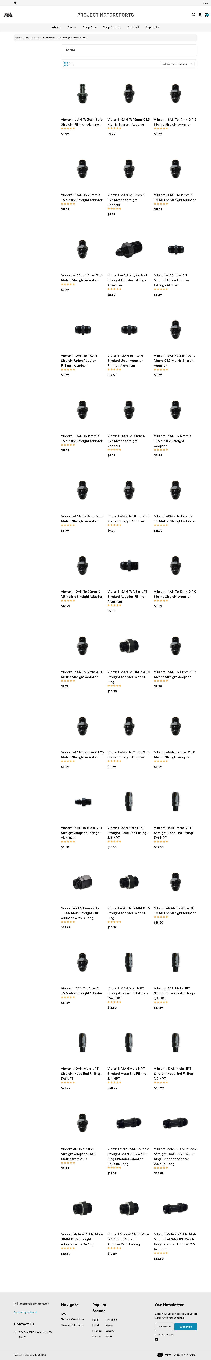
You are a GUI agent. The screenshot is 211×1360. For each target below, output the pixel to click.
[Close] (151, 648)
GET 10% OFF (81, 703)
